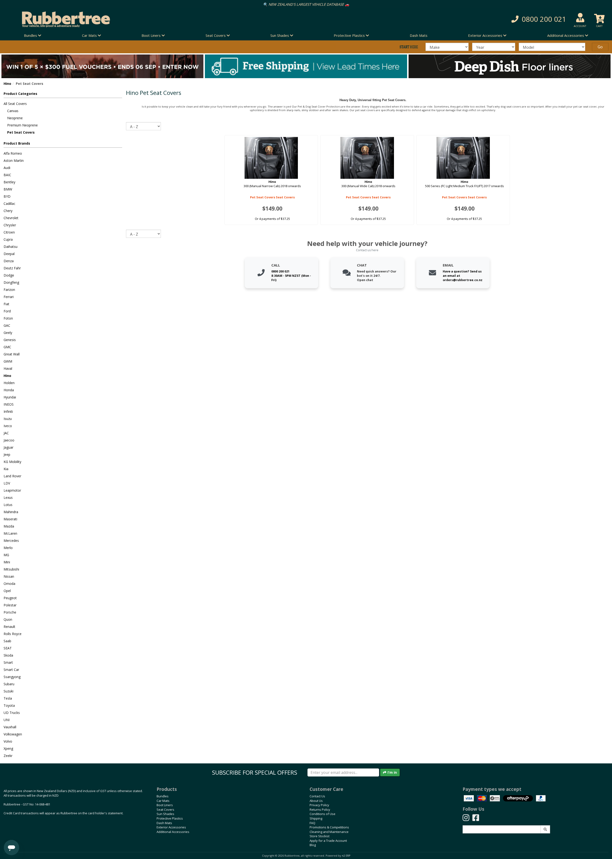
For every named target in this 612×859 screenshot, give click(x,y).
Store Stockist (319, 836)
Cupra (8, 239)
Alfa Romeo (13, 153)
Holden (9, 383)
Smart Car (11, 669)
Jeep (7, 454)
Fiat (6, 304)
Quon (8, 619)
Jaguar (8, 447)
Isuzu (8, 418)
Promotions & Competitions (329, 827)
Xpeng (8, 748)
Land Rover (12, 476)
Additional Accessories (173, 832)
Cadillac (9, 203)
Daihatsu (10, 246)
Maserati (10, 519)
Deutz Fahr (12, 268)
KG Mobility (12, 461)
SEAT (8, 648)
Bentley (9, 182)
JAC (6, 433)
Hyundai (10, 397)
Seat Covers (165, 809)
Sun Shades (165, 814)
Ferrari (9, 296)
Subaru (9, 684)
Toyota (9, 705)
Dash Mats (418, 35)
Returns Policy (320, 809)
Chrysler (10, 225)
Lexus (8, 497)
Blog (313, 845)
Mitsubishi (11, 569)
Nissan (9, 576)
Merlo (8, 547)
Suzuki (8, 691)
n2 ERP (346, 855)
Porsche (10, 612)
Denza (9, 261)
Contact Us (317, 796)
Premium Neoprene (22, 125)
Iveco (8, 426)
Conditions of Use (322, 814)
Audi (7, 167)
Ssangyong (12, 676)
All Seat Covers (15, 103)
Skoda (8, 655)
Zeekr (8, 755)
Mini (7, 562)
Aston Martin (14, 160)
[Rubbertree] (140, 19)
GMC (7, 347)
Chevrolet (11, 218)
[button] (452, 19)
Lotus (8, 504)
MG (6, 555)
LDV (7, 483)
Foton (8, 318)
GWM (8, 361)
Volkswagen (13, 734)
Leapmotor (12, 490)
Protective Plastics (170, 818)
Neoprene (15, 118)
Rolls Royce (13, 633)
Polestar (10, 605)
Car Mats (163, 801)
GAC (7, 325)
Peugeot (10, 598)
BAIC (7, 175)
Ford (7, 311)
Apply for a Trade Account (328, 840)
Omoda (9, 583)
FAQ (312, 823)
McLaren (10, 533)
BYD (7, 196)
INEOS (9, 404)
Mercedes (11, 540)
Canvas (12, 111)
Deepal (9, 253)
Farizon (9, 289)
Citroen (9, 232)
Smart (8, 662)
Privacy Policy (319, 805)
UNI (7, 720)
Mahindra (11, 512)
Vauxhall (10, 727)
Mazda (9, 526)
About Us (316, 801)
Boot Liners (165, 805)
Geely (8, 332)
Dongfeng (11, 282)
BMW (8, 189)
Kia (6, 469)
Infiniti (8, 411)
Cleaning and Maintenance (329, 832)
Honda (9, 390)
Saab (7, 641)
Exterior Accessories (171, 827)
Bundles (163, 796)
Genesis (10, 339)
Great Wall (12, 354)
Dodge (9, 275)
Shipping (316, 818)
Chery (8, 210)
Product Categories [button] (20, 93)
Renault (9, 626)
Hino (7, 83)
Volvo (8, 741)
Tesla (8, 698)
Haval (8, 368)
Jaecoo (9, 440)
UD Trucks (12, 712)
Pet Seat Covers (21, 132)
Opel (7, 590)
